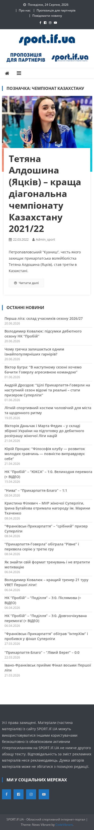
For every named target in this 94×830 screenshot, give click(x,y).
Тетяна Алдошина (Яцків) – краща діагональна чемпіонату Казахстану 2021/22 (45, 194)
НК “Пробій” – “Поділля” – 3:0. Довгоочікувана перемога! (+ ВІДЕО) (46, 618)
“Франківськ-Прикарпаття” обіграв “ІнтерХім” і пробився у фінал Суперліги (46, 636)
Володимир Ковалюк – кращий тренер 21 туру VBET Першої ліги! (46, 582)
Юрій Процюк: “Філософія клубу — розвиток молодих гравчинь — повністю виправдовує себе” (45, 453)
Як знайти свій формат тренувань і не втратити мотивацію (47, 564)
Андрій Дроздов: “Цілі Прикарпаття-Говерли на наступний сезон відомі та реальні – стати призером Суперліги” (47, 390)
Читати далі (29, 283)
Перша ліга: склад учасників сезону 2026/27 (44, 318)
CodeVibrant (64, 825)
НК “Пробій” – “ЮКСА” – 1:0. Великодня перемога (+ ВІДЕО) (48, 474)
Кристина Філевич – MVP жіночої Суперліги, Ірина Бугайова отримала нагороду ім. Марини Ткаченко (47, 508)
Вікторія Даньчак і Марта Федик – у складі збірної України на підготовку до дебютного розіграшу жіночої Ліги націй (44, 430)
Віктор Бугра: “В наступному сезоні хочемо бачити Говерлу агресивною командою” (43, 369)
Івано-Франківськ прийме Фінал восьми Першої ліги (48, 667)
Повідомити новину (47, 15)
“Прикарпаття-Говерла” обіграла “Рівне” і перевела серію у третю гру (42, 546)
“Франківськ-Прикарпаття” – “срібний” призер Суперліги (46, 528)
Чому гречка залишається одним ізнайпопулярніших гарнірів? (34, 351)
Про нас (25, 10)
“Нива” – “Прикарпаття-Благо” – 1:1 (36, 490)
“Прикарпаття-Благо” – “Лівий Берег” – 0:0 (42, 652)
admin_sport (45, 239)
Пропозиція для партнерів (56, 10)
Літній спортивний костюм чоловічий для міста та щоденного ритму (48, 410)
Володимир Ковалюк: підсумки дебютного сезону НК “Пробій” (43, 333)
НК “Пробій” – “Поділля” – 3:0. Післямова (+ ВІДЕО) (43, 600)
